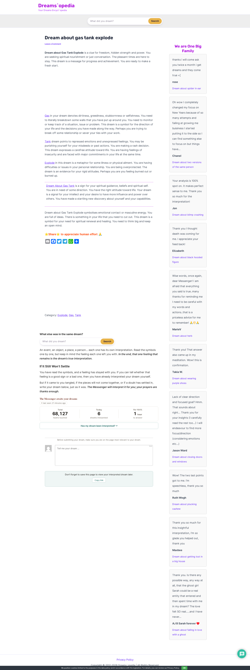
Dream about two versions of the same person (186, 164)
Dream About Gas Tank (60, 185)
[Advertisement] (99, 92)
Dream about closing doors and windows (187, 459)
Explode (50, 162)
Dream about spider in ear (186, 88)
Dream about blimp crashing (187, 214)
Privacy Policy (125, 659)
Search (155, 21)
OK (184, 668)
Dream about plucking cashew (184, 506)
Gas (47, 115)
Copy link (99, 480)
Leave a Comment (53, 44)
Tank (48, 141)
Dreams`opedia (56, 6)
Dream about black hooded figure (187, 259)
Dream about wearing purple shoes (184, 380)
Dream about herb (182, 335)
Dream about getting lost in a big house (187, 559)
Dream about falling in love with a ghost (187, 632)
